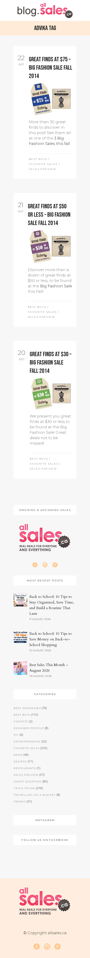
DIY (16, 734)
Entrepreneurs (27, 741)
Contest (21, 721)
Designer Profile (29, 728)
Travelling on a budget (35, 794)
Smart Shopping (28, 781)
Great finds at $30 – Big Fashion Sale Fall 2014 (50, 363)
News (18, 754)
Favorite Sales (43, 164)
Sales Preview (42, 169)
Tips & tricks (24, 788)
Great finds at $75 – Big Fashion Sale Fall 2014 (50, 68)
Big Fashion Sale (56, 286)
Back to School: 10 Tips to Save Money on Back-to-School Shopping (50, 639)
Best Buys (38, 159)
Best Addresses (27, 708)
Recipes (20, 761)
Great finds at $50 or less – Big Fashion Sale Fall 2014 (49, 215)
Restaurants (25, 768)
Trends (20, 801)
